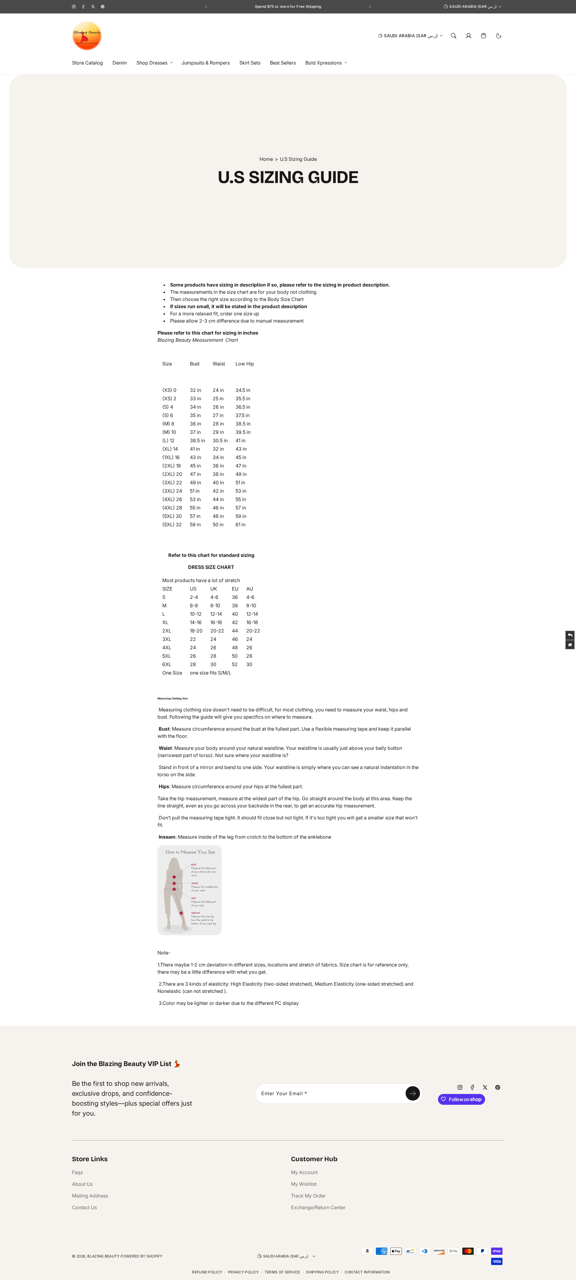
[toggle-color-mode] (498, 35)
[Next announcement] (370, 6)
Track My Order (308, 1196)
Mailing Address (90, 1196)
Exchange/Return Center (318, 1207)
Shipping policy (322, 1272)
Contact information (367, 1272)
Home (266, 159)
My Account (304, 1172)
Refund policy (207, 1272)
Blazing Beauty (103, 1256)
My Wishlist (303, 1184)
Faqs (77, 1172)
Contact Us (84, 1207)
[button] (153, 63)
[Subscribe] (413, 1093)
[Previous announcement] (206, 6)
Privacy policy (243, 1272)
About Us (82, 1184)
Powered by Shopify (141, 1256)
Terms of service (282, 1272)
